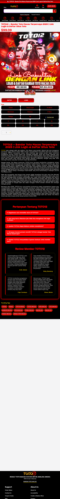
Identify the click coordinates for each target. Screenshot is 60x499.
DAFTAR (9, 100)
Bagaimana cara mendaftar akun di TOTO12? (24, 212)
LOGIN (26, 100)
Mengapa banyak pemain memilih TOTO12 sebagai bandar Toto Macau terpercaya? (29, 233)
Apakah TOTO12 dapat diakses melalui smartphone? (26, 226)
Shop (5, 7)
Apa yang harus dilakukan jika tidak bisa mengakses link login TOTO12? (28, 219)
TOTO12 (3, 150)
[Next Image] (57, 64)
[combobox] (28, 11)
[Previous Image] (3, 64)
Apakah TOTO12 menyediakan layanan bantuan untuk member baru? (28, 240)
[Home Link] (14, 6)
